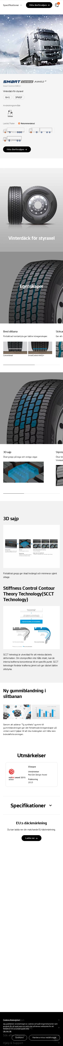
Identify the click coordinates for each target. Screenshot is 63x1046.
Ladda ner (30, 838)
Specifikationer (11, 5)
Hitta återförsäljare (15, 149)
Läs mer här (7, 1031)
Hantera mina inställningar (44, 1037)
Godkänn (19, 1037)
